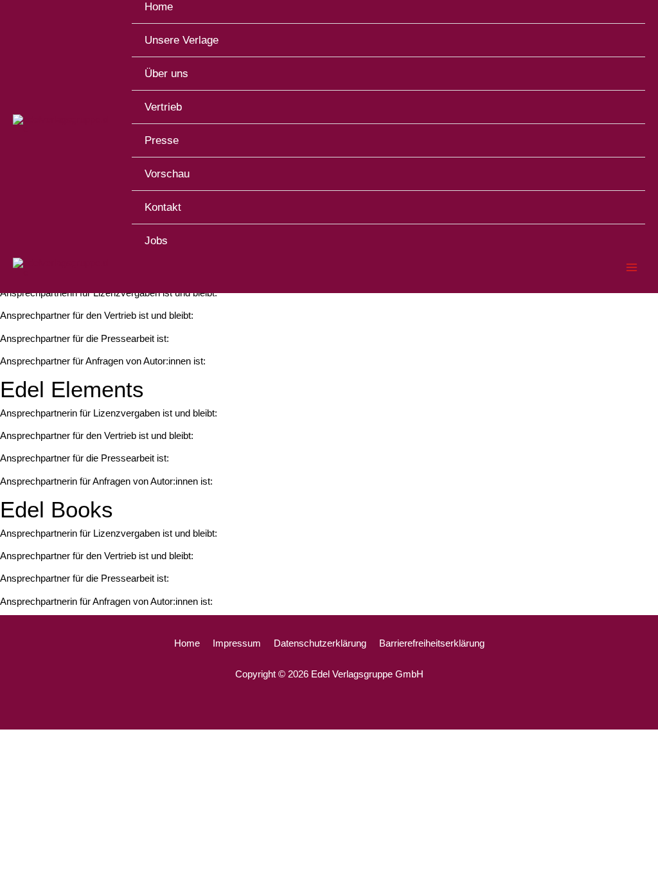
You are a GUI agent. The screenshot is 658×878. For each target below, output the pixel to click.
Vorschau (167, 174)
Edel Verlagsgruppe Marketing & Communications (284, 338)
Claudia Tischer (250, 481)
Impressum (237, 643)
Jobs (156, 241)
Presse (162, 140)
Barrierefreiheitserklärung (432, 643)
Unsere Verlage (181, 40)
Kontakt (163, 207)
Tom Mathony (238, 360)
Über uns (166, 73)
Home (187, 643)
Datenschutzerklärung (320, 643)
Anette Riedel (250, 413)
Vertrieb (163, 107)
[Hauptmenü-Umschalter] (632, 268)
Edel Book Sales (232, 315)
